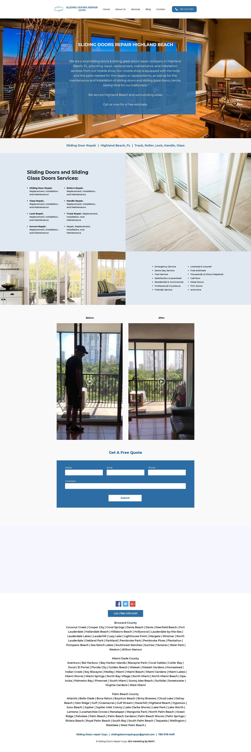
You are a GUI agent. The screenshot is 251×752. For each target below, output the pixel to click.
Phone (151, 467)
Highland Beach (159, 703)
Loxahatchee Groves (94, 711)
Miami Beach (135, 671)
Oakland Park (94, 640)
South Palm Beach (140, 720)
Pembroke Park (130, 640)
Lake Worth (176, 707)
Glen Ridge (82, 703)
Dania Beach (134, 627)
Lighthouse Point (135, 636)
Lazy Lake (115, 636)
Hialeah (135, 667)
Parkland (112, 640)
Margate (155, 636)
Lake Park (159, 707)
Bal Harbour (90, 662)
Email (109, 467)
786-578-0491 (166, 734)
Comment (70, 481)
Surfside (160, 680)
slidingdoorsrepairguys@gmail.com (133, 734)
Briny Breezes (146, 698)
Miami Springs (95, 676)
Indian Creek (73, 671)
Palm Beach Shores (150, 716)
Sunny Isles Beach (141, 680)
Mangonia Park (137, 711)
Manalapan (117, 711)
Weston (114, 649)
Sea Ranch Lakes (102, 645)
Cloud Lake (165, 698)
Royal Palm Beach (98, 720)
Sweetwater (176, 680)
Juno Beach (74, 707)
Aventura (73, 662)
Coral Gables (157, 662)
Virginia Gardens (116, 685)
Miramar (168, 636)
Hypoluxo (179, 703)
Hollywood (141, 631)
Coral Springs (115, 627)
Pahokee (81, 716)
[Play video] (89, 381)
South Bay (119, 720)
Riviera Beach (75, 720)
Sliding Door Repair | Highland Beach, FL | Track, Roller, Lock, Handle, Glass (125, 145)
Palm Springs (175, 716)
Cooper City (96, 627)
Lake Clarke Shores (137, 707)
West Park (177, 645)
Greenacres (106, 703)
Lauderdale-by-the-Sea (166, 631)
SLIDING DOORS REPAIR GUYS (82, 9)
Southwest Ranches (128, 645)
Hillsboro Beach (121, 631)
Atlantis (72, 698)
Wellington (177, 720)
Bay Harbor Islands (113, 662)
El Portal (83, 667)
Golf (94, 703)
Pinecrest (101, 680)
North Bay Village (118, 676)
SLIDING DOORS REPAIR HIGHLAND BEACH (125, 44)
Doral (72, 667)
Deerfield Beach (166, 627)
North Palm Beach (161, 711)
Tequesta (161, 720)
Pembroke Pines (154, 640)
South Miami (118, 680)
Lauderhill (99, 636)
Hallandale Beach (97, 631)
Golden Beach (118, 667)
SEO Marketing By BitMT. (141, 741)
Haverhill (141, 703)
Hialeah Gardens (153, 667)
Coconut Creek (76, 627)
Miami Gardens (156, 671)
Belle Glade (86, 698)
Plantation (174, 640)
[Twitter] (125, 604)
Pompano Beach (77, 645)
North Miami (140, 676)
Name (68, 467)
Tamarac (161, 645)
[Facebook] (118, 604)
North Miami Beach (165, 676)
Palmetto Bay (83, 680)
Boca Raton (104, 698)
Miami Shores (74, 676)
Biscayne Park (137, 662)
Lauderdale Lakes (79, 636)
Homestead (174, 667)
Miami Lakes (176, 671)
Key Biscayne (93, 671)
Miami (120, 671)
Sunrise (149, 645)
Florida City (99, 667)
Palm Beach (97, 716)
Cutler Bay (175, 662)
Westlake (112, 725)
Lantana (72, 711)
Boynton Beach (124, 698)
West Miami (138, 685)
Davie (149, 627)
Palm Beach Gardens (122, 716)
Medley (109, 671)
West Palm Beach (132, 725)
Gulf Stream (125, 703)
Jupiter (89, 707)
